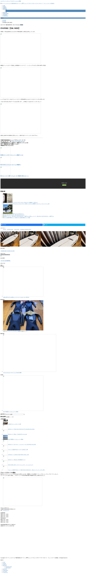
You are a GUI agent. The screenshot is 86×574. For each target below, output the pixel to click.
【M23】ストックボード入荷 (14, 424)
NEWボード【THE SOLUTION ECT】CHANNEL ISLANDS (21, 429)
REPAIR (5, 569)
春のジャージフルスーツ (18, 213)
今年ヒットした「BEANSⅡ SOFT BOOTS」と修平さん (41, 216)
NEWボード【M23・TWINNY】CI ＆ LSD (17, 434)
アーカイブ (3, 416)
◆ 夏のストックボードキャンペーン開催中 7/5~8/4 (12, 155)
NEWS (21, 24)
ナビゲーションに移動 (16, 1)
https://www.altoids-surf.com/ (18, 141)
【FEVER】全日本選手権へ (6, 260)
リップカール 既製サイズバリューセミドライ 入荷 (38, 203)
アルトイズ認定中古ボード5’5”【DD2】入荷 (18, 449)
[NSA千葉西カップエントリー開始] (23, 410)
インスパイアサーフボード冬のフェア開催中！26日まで (25, 202)
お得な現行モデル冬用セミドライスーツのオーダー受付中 (16, 297)
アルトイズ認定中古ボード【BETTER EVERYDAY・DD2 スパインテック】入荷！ (26, 469)
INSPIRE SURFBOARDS (25, 229)
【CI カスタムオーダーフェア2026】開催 (12, 372)
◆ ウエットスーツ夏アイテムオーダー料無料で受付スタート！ (15, 175)
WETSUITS (8, 11)
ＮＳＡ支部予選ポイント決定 (23, 217)
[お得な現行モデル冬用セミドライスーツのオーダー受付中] (23, 296)
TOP (4, 562)
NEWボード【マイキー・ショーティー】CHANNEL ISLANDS (22, 444)
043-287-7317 (6, 510)
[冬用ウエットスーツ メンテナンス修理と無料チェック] (23, 330)
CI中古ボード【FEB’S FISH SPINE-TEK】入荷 (18, 454)
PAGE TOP (83, 555)
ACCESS (5, 571)
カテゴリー (3, 414)
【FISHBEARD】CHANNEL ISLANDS (7, 250)
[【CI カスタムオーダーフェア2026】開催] (29, 371)
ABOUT (5, 564)
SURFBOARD (9, 10)
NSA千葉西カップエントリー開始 (10, 411)
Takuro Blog (16, 229)
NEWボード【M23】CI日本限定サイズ (16, 459)
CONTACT (5, 572)
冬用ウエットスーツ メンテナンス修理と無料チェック (15, 331)
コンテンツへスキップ (6, 1)
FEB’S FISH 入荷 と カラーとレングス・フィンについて (20, 464)
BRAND (5, 565)
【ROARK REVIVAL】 (19, 214)
